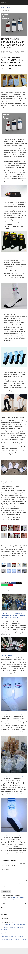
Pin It (11, 584)
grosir (9, 51)
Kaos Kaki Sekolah (6, 52)
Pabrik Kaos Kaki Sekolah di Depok (11, 835)
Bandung (8, 7)
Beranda (3, 7)
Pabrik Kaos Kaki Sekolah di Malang (12, 776)
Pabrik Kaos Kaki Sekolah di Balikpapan (13, 714)
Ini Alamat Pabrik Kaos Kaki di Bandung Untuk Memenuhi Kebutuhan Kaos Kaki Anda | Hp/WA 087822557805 (13, 615)
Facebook (13, 582)
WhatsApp (5, 584)
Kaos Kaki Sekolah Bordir (8, 655)
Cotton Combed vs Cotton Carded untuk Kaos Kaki (13, 936)
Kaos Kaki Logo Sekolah (19, 51)
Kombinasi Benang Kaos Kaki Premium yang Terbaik (13, 924)
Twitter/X (20, 582)
